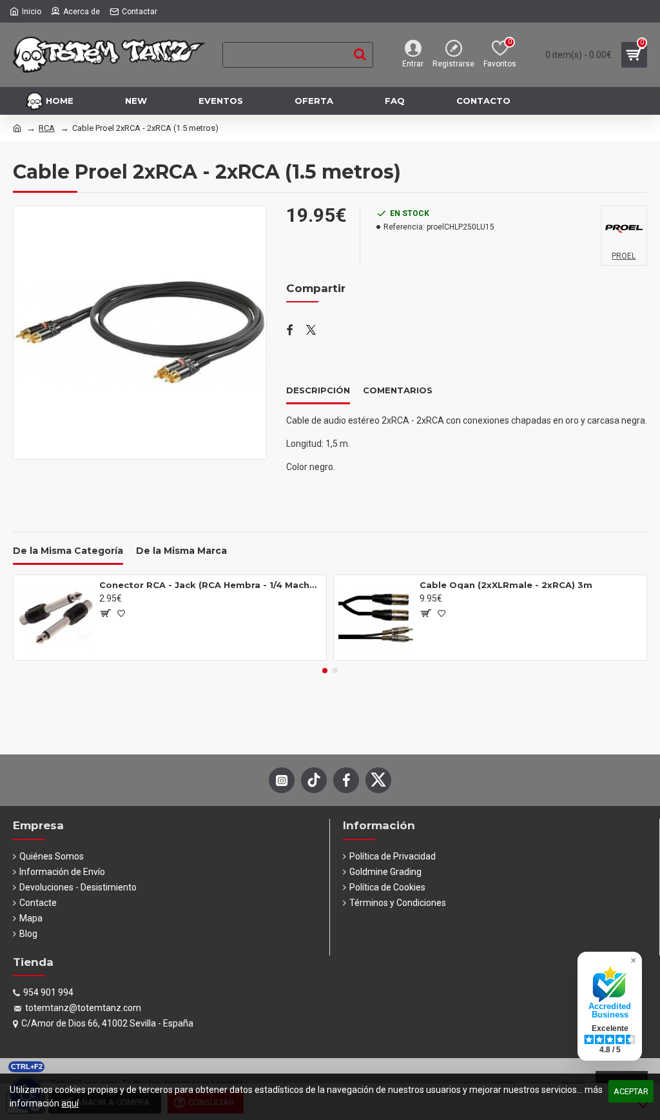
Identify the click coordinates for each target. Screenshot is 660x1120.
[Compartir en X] (311, 331)
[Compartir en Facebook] (289, 331)
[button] (324, 670)
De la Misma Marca (181, 550)
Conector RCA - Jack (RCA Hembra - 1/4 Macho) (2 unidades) (210, 585)
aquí (70, 1103)
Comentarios (397, 390)
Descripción (318, 390)
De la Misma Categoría (68, 550)
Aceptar (631, 1091)
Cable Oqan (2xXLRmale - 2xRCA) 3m (506, 585)
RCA (47, 128)
